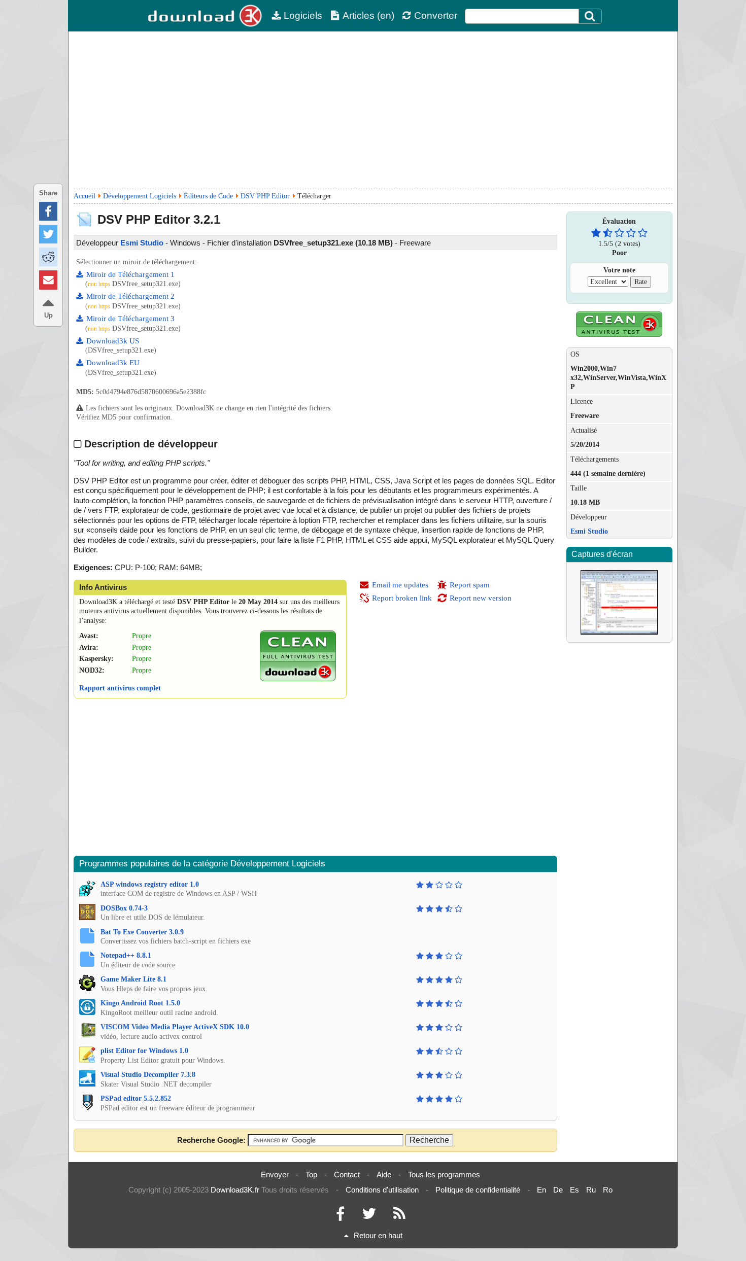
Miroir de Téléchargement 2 (130, 296)
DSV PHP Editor (265, 196)
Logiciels (303, 15)
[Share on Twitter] (48, 234)
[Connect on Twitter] (369, 1216)
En (541, 1189)
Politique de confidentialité (477, 1189)
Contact (347, 1174)
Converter (435, 15)
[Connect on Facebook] (340, 1216)
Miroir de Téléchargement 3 (130, 318)
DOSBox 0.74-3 (124, 908)
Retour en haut (378, 1235)
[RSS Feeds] (399, 1216)
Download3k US (112, 341)
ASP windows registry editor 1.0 (149, 884)
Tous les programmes (444, 1174)
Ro (608, 1189)
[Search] (590, 16)
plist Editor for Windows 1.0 (144, 1051)
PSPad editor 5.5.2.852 (135, 1098)
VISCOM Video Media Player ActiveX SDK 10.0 (174, 1027)
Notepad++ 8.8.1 (125, 955)
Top (311, 1174)
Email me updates (400, 585)
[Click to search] (591, 16)
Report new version (481, 598)
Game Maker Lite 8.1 (133, 979)
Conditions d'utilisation (382, 1189)
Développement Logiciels (139, 196)
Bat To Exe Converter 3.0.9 (142, 932)
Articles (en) (368, 15)
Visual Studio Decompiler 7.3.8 (147, 1074)
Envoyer (275, 1174)
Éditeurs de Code (208, 196)
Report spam (470, 585)
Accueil (84, 196)
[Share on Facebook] (48, 211)
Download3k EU (113, 363)
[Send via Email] (48, 279)
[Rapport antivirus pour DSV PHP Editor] (298, 679)
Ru (591, 1189)
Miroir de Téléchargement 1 (130, 274)
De (558, 1189)
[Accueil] (205, 15)
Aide (384, 1174)
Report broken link (402, 598)
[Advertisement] (373, 110)
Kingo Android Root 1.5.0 (140, 1003)
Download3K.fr (235, 1189)
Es (574, 1189)
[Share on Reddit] (48, 257)
